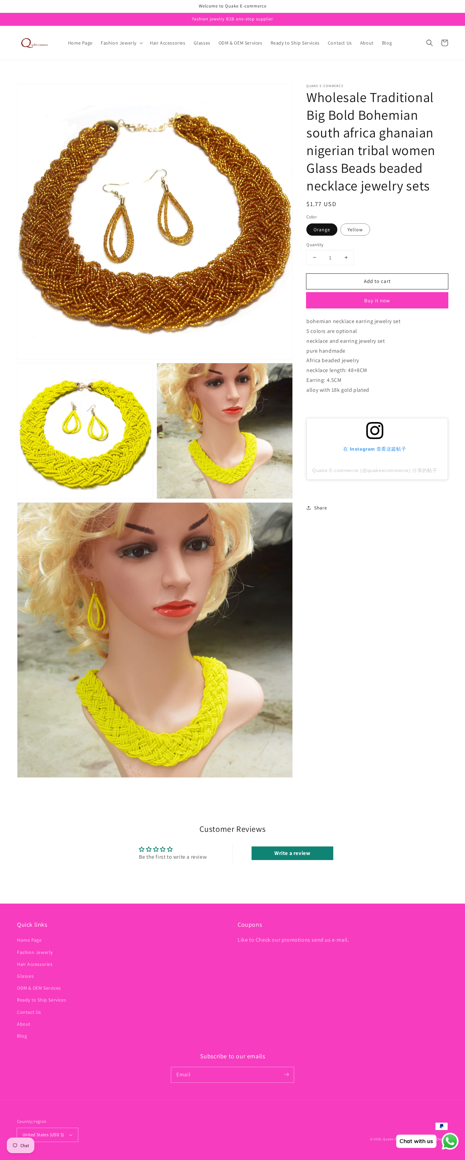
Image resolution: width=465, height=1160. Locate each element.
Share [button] (320, 508)
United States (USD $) (43, 1135)
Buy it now (377, 300)
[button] (121, 43)
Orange (322, 229)
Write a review (292, 853)
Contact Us (29, 1012)
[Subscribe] (286, 1074)
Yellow (355, 229)
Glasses (25, 976)
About (24, 1024)
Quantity (314, 244)
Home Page (29, 940)
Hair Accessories (35, 964)
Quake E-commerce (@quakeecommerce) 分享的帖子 (374, 470)
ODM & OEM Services (39, 988)
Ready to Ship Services (41, 1000)
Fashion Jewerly (35, 952)
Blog (22, 1036)
